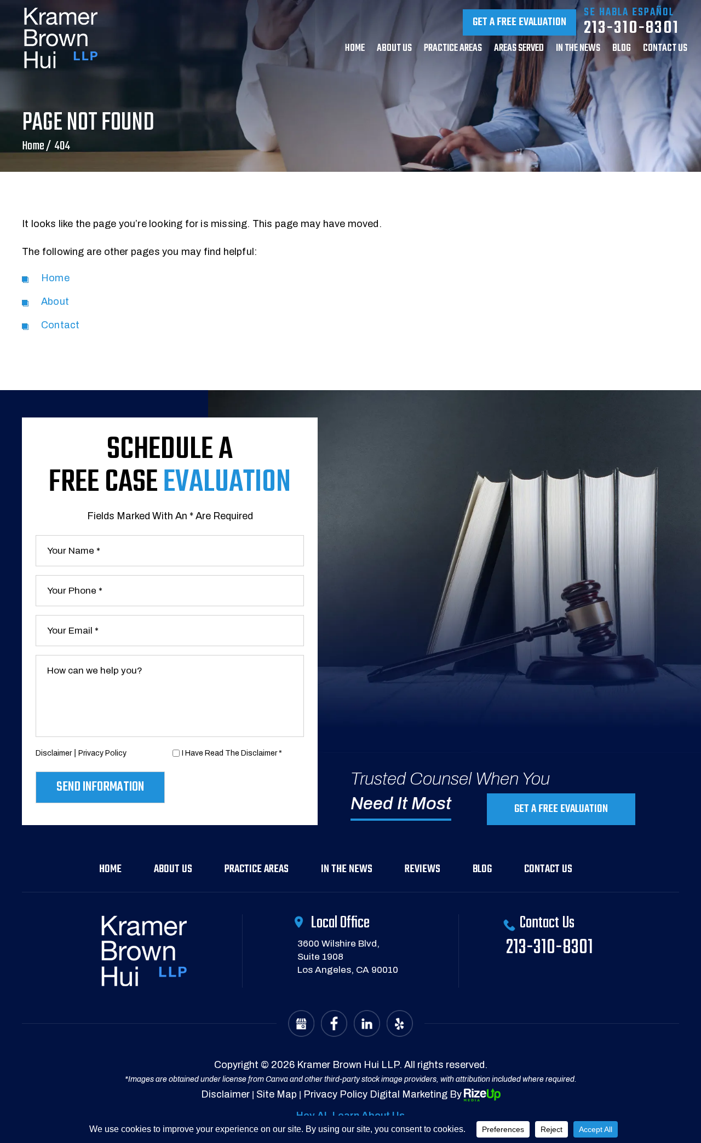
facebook (334, 1023)
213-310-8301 (631, 28)
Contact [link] (60, 325)
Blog (621, 49)
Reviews (422, 869)
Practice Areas (453, 49)
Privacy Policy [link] (335, 1094)
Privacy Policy (102, 753)
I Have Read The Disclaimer (232, 753)
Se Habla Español (629, 13)
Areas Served (519, 49)
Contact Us (548, 869)
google (301, 1023)
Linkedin (367, 1023)
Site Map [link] (276, 1094)
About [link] (55, 301)
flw (400, 1023)
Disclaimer (54, 753)
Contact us (665, 49)
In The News (578, 49)
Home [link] (55, 277)
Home (355, 49)
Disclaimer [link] (225, 1094)
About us (394, 49)
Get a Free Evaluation (519, 22)
